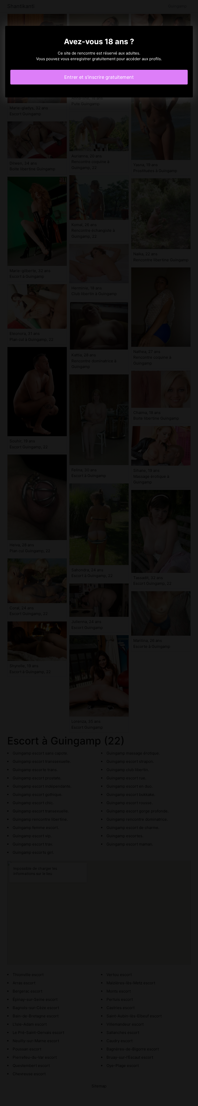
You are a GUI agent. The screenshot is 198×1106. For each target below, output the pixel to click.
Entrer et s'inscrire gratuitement (99, 77)
